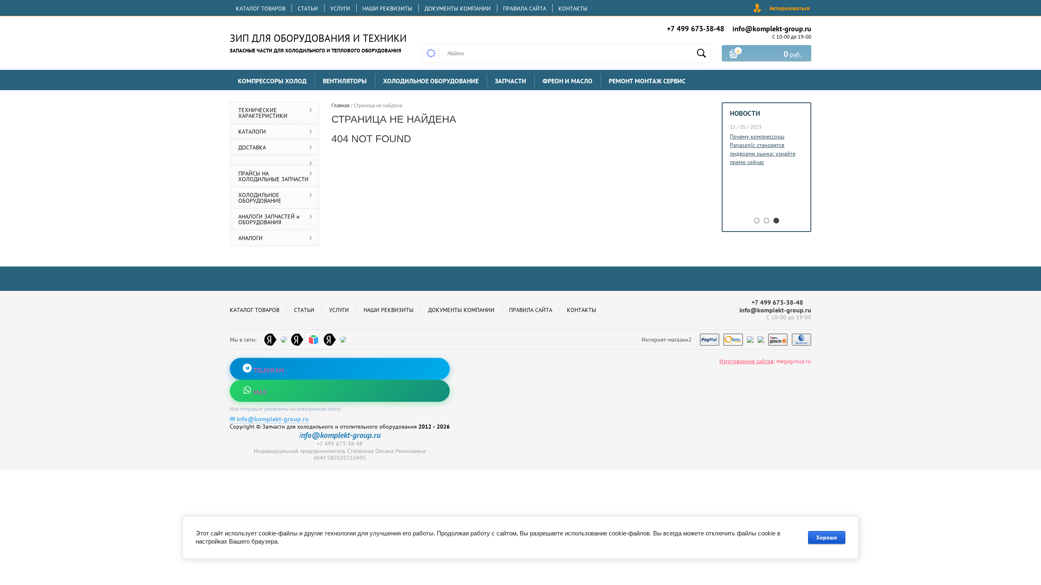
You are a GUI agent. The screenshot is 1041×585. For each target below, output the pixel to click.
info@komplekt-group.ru (771, 28)
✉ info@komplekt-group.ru (269, 419)
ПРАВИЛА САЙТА (524, 8)
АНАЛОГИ (250, 238)
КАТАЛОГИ (252, 131)
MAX (259, 392)
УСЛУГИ (340, 8)
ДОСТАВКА (252, 147)
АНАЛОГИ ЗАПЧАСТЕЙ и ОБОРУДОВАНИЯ (269, 219)
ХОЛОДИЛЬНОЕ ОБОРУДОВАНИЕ (259, 197)
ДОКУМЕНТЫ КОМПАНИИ (458, 8)
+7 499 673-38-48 (695, 28)
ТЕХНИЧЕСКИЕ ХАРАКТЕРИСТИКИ (262, 112)
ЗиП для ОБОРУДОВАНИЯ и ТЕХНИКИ (318, 38)
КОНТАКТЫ (573, 8)
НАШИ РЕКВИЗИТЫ (387, 8)
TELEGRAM (268, 370)
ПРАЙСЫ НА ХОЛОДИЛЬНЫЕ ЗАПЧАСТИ (273, 176)
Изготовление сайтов (746, 361)
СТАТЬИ (308, 8)
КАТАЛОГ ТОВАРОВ (260, 8)
